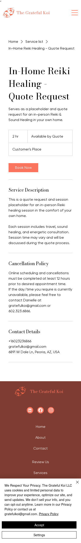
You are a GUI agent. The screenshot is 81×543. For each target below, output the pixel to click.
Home (40, 426)
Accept (39, 525)
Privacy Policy (48, 514)
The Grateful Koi (33, 13)
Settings (39, 535)
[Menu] (75, 12)
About (40, 437)
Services (40, 473)
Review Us (40, 462)
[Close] (74, 484)
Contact (40, 448)
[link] (23, 167)
